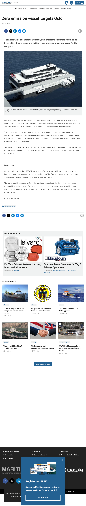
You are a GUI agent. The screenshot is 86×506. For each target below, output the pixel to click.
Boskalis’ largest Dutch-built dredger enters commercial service (14, 311)
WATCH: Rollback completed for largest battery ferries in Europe (70, 348)
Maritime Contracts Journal (49, 9)
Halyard (16, 271)
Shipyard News (10, 206)
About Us (64, 451)
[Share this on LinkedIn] (15, 31)
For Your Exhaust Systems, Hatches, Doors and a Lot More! (22, 266)
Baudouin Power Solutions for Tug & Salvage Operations (62, 266)
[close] (81, 27)
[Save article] (80, 31)
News (6, 305)
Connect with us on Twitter (12, 481)
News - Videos (64, 342)
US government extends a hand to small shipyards (41, 310)
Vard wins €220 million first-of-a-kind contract (14, 347)
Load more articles (43, 364)
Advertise (37, 451)
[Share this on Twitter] (10, 31)
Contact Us (9, 455)
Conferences (66, 9)
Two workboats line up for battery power (69, 310)
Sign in (55, 27)
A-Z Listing (9, 458)
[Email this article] (24, 31)
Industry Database (12, 451)
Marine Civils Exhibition (70, 455)
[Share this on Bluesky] (20, 31)
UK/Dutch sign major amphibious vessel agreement (42, 347)
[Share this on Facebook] (6, 31)
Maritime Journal (21, 9)
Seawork (33, 9)
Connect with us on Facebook (5, 481)
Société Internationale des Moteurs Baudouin (60, 271)
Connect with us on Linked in (18, 481)
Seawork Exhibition (41, 455)
